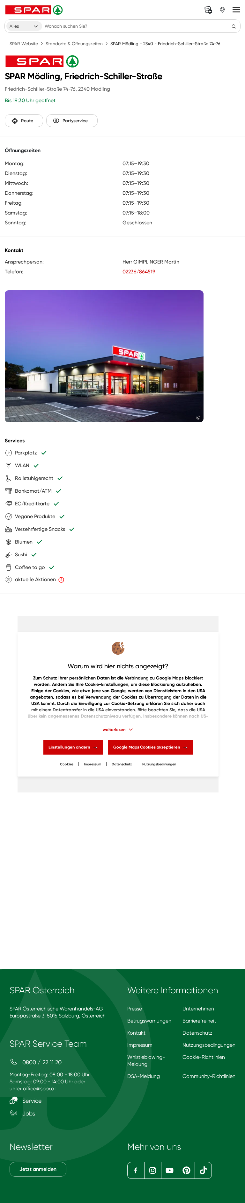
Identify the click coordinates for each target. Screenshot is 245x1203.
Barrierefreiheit (199, 1021)
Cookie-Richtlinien (203, 1057)
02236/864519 (138, 272)
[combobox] (24, 26)
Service (31, 1100)
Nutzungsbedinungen (159, 764)
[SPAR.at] (35, 10)
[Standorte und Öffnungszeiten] (222, 10)
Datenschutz (122, 764)
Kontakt (136, 1033)
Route (27, 120)
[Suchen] (234, 26)
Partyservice (75, 120)
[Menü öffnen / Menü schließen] (236, 10)
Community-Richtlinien (208, 1076)
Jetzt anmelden (37, 1169)
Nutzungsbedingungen (208, 1045)
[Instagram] (152, 1170)
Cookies (66, 764)
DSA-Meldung (143, 1076)
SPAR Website (24, 43)
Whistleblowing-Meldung (146, 1060)
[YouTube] (169, 1170)
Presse (134, 1009)
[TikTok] (203, 1170)
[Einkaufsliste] (208, 10)
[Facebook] (135, 1170)
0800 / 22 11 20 (41, 1062)
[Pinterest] (186, 1170)
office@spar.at (39, 1089)
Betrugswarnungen (149, 1021)
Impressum (92, 764)
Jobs (28, 1113)
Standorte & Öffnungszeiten (74, 43)
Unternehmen (198, 1009)
